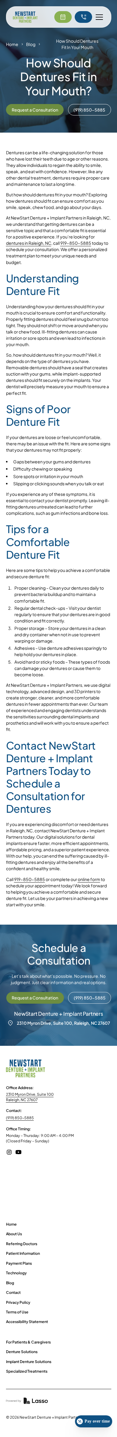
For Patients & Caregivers (28, 1342)
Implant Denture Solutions (28, 1361)
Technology (16, 1272)
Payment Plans (19, 1263)
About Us (14, 1233)
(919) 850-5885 (20, 1117)
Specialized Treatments (26, 1371)
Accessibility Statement (27, 1321)
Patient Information (23, 1253)
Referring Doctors (21, 1243)
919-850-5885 (75, 243)
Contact (13, 1292)
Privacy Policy (18, 1302)
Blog (30, 44)
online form (89, 879)
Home (12, 44)
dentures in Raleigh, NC (28, 243)
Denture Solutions (22, 1351)
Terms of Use (17, 1312)
